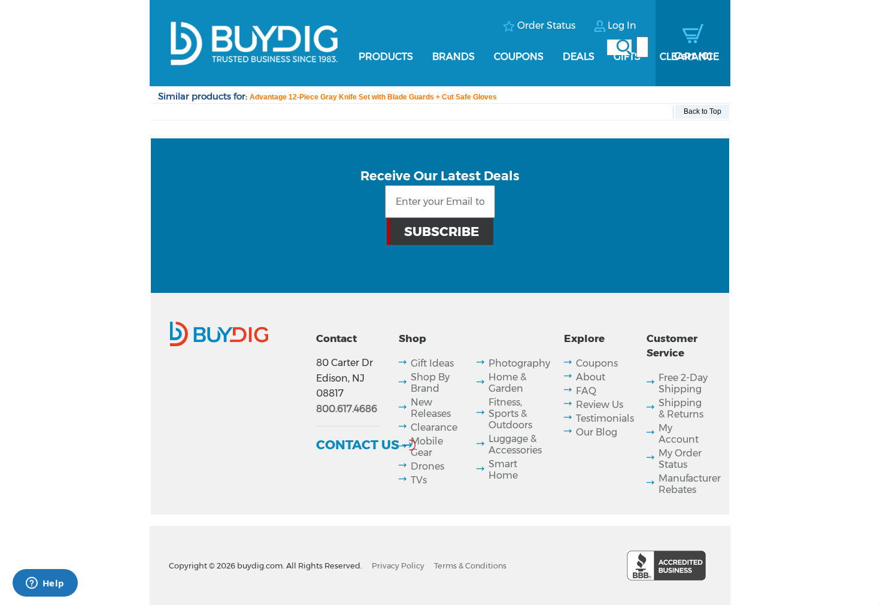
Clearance (689, 56)
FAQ (586, 391)
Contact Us (357, 444)
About (590, 377)
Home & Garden (507, 382)
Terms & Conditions (470, 565)
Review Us (599, 404)
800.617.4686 (346, 409)
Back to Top (702, 111)
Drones (427, 466)
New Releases (431, 408)
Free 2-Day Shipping (683, 383)
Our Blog (596, 432)
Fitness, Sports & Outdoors (510, 414)
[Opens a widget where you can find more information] (45, 584)
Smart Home (503, 469)
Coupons (519, 56)
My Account (679, 433)
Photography (519, 363)
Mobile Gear (427, 446)
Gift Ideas (432, 363)
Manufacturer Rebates (690, 484)
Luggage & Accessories (515, 444)
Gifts (627, 56)
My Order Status (680, 458)
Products (386, 56)
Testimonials (605, 418)
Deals (578, 56)
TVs (419, 480)
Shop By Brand (430, 382)
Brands (453, 56)
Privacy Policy (398, 565)
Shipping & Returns (681, 408)
